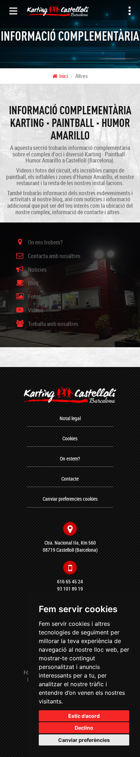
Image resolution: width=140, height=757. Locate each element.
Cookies (70, 438)
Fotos (34, 296)
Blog (33, 283)
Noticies (37, 270)
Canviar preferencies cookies (70, 498)
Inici (63, 75)
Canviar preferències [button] (84, 740)
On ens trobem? (45, 242)
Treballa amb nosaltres (53, 324)
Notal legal (70, 418)
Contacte (70, 478)
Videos (35, 310)
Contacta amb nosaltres (54, 256)
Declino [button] (84, 728)
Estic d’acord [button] (84, 716)
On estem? (70, 458)
